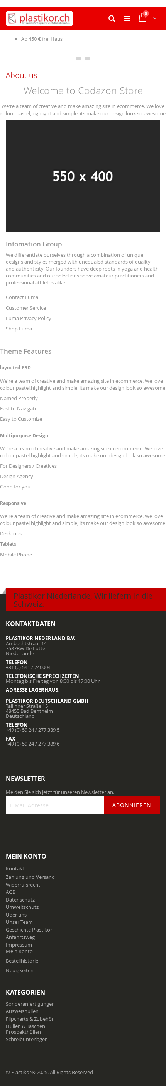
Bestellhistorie (22, 960)
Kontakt (15, 868)
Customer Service (26, 307)
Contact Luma (22, 297)
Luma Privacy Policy (28, 318)
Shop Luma (19, 328)
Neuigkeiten (20, 970)
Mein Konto (19, 951)
